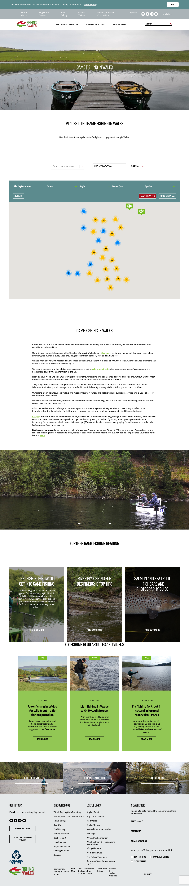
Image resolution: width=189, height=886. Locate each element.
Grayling (36, 416)
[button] (141, 212)
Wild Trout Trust (94, 853)
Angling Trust (93, 812)
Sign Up (57, 825)
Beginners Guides (44, 14)
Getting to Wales (61, 851)
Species (133, 12)
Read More (42, 739)
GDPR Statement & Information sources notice (86, 871)
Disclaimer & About (102, 870)
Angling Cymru (93, 825)
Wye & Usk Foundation (97, 838)
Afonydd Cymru (94, 848)
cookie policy (90, 4)
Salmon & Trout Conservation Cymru (101, 862)
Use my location (103, 166)
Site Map (73, 870)
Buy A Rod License (95, 816)
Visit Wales (92, 821)
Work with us (22, 828)
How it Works (24, 14)
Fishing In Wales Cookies (113, 872)
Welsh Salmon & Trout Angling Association (101, 843)
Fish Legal (91, 834)
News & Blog (119, 24)
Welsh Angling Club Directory (67, 812)
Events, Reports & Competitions (105, 14)
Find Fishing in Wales (67, 24)
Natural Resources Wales (99, 829)
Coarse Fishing (161, 857)
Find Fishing (31, 778)
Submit (18, 196)
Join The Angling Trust (23, 838)
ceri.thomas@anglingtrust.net (31, 812)
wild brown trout (100, 369)
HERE (42, 435)
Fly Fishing (140, 857)
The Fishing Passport (97, 857)
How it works (60, 842)
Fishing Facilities (95, 24)
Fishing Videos (81, 14)
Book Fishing (64, 14)
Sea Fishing (140, 861)
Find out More (36, 630)
